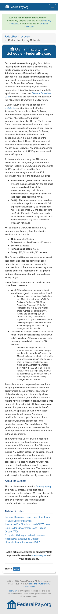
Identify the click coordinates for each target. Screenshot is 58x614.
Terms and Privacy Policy (38, 583)
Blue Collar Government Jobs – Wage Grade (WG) (25, 529)
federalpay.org (43, 486)
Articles (25, 36)
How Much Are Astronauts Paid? (22, 542)
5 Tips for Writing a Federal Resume (25, 535)
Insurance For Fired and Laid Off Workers (27, 524)
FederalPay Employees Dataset (22, 538)
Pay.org (19, 7)
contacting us (39, 555)
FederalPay (10, 36)
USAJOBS (10, 107)
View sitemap (29, 586)
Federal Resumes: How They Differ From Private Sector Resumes (27, 518)
